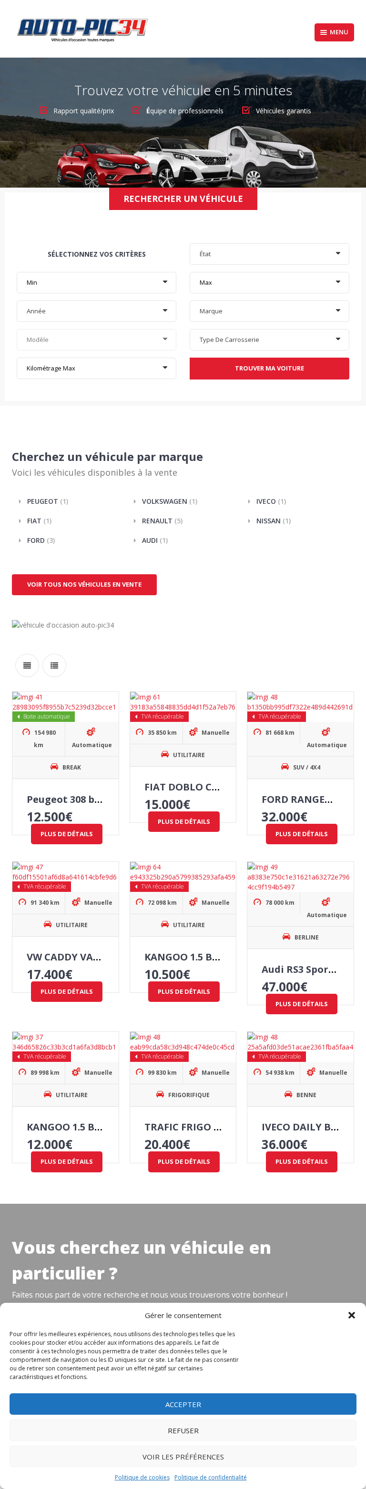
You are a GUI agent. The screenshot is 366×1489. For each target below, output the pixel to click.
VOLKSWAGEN (169, 501)
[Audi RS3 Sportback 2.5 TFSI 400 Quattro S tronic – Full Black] (300, 877)
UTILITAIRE (189, 755)
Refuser (183, 1430)
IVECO (271, 501)
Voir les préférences (183, 1456)
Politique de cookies (142, 1477)
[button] (351, 1315)
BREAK (71, 767)
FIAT (39, 520)
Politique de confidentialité (210, 1477)
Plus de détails (67, 833)
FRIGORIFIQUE (189, 1095)
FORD (41, 540)
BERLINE (307, 937)
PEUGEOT (47, 501)
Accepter (183, 1404)
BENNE (306, 1095)
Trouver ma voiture (269, 368)
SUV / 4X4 (306, 767)
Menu (339, 32)
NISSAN (273, 520)
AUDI (155, 540)
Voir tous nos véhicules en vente (84, 584)
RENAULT (162, 520)
